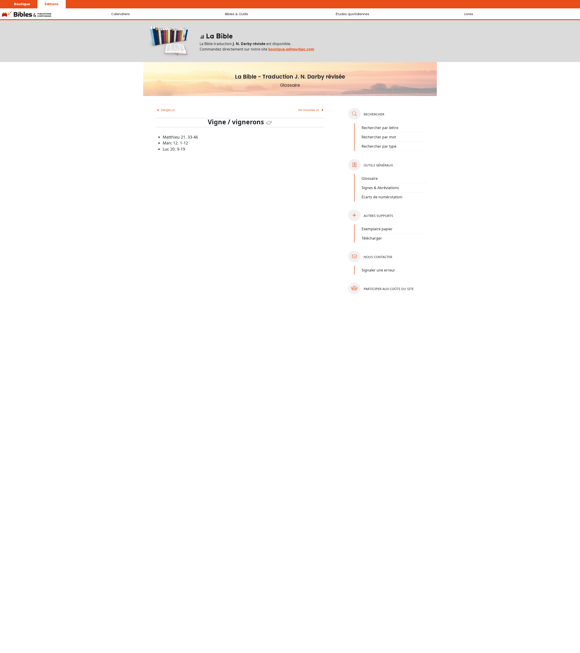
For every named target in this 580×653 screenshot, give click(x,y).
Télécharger (372, 238)
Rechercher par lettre (380, 127)
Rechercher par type (379, 146)
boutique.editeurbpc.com (291, 49)
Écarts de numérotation (382, 196)
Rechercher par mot (379, 136)
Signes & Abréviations (380, 187)
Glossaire (370, 178)
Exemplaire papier (377, 228)
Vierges (167, 110)
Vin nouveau (308, 110)
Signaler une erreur (378, 270)
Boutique (22, 4)
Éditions (51, 4)
